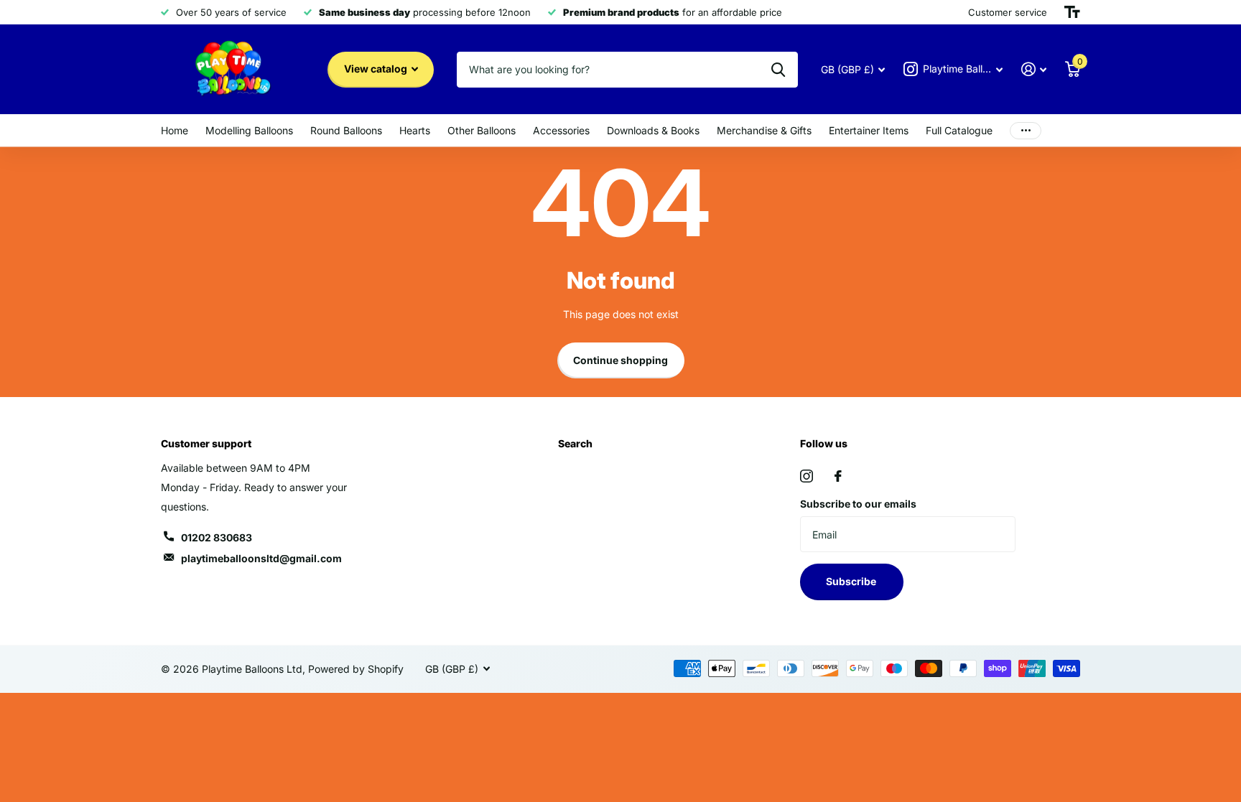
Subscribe (852, 581)
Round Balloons (346, 130)
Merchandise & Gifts (764, 130)
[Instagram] (806, 476)
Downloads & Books (653, 130)
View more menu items (1025, 130)
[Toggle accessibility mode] (1072, 12)
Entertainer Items (868, 130)
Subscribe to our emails (858, 504)
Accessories (561, 130)
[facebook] (838, 476)
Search (575, 443)
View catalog (376, 68)
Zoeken (778, 70)
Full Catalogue (959, 130)
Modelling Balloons (249, 130)
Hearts (414, 130)
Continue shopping (620, 360)
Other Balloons (481, 130)
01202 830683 (216, 537)
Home (174, 130)
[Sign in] (1034, 69)
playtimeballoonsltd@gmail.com (261, 558)
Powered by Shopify (356, 669)
